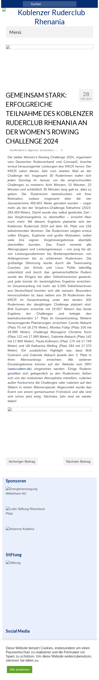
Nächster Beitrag (78, 461)
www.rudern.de (20, 369)
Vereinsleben (47, 150)
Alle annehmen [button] (19, 669)
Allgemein (33, 150)
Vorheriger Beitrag (22, 461)
